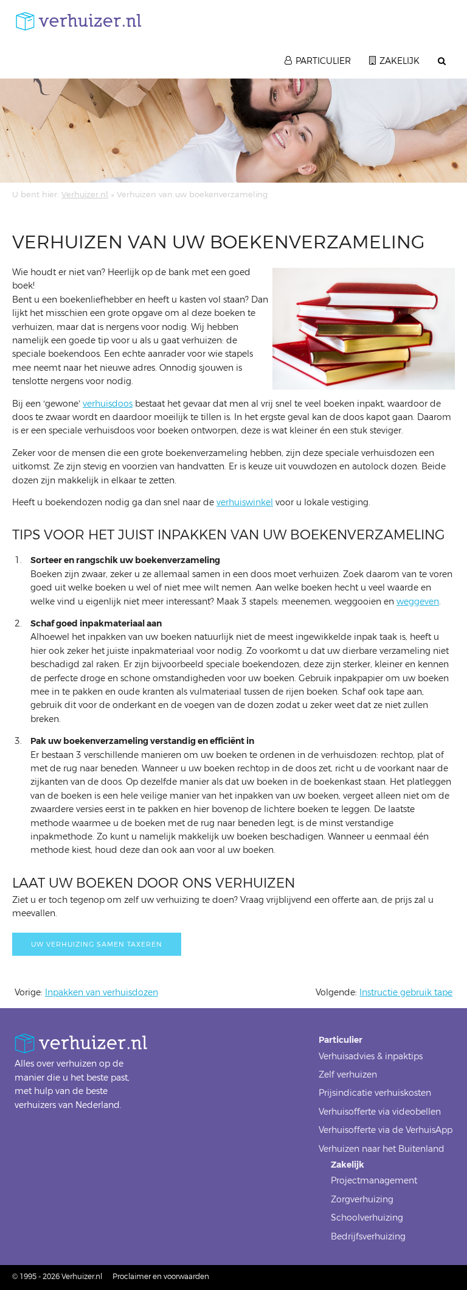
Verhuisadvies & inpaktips (371, 1056)
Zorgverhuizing (362, 1199)
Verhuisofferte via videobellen (380, 1112)
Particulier (323, 61)
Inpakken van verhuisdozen (101, 992)
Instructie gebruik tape (405, 992)
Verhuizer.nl (84, 194)
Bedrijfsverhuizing (368, 1237)
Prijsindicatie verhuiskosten (375, 1093)
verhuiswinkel (244, 502)
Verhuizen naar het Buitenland (382, 1149)
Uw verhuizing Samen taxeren (96, 944)
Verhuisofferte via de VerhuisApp (385, 1130)
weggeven (417, 602)
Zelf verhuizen (348, 1075)
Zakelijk (399, 61)
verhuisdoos (108, 404)
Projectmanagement (374, 1181)
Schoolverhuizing (367, 1218)
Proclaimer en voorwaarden (160, 1276)
